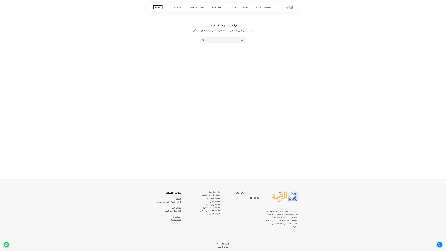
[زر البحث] (203, 40)
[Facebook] (258, 198)
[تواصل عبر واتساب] (6, 245)
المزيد (178, 7)
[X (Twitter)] (255, 198)
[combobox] (226, 40)
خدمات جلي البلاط (218, 7)
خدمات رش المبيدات (196, 7)
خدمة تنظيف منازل (265, 7)
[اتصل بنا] (440, 245)
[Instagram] (251, 198)
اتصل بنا (158, 7)
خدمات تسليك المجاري (241, 7)
